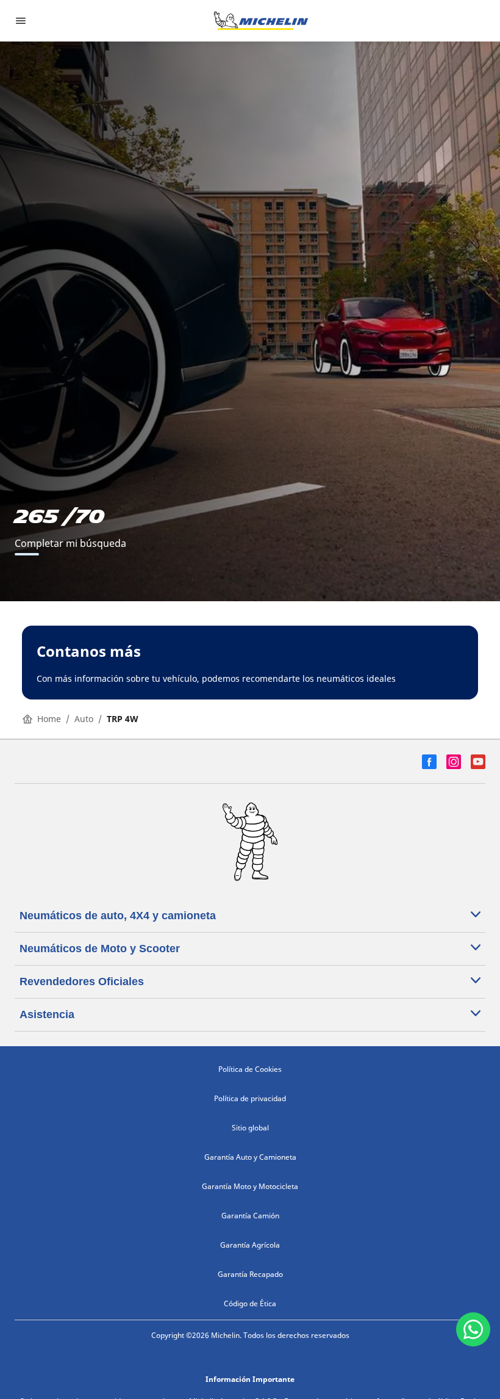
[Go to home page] (261, 21)
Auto (83, 719)
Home (49, 719)
